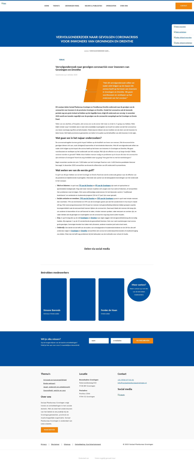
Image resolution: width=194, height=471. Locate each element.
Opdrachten (111, 6)
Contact (183, 6)
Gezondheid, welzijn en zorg (54, 390)
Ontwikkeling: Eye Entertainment (88, 444)
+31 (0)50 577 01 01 (126, 380)
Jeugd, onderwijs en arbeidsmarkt (56, 387)
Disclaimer (55, 444)
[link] (183, 27)
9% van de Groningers (103, 186)
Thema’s (56, 6)
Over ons (124, 6)
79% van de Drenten (87, 198)
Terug (62, 60)
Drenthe (84, 231)
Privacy (44, 444)
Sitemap (67, 444)
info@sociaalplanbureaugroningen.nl (132, 383)
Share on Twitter (64, 240)
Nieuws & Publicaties (93, 6)
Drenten (94, 218)
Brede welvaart (49, 383)
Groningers (84, 218)
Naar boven (49, 430)
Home (46, 6)
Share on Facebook (58, 240)
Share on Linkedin (70, 240)
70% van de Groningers (105, 198)
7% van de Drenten (86, 186)
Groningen (75, 231)
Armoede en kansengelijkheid (55, 380)
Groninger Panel (72, 6)
